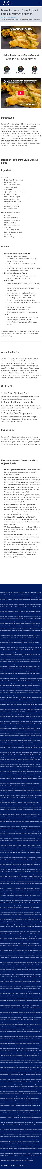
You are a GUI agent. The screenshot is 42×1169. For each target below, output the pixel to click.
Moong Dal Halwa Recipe (36, 981)
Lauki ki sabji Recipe (3, 742)
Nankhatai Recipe (18, 804)
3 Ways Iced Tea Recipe (25, 986)
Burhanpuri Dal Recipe (34, 592)
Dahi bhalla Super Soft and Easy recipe (20, 962)
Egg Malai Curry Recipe (6, 795)
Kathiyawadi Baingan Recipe (4, 699)
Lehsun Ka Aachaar (21, 747)
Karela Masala (36, 726)
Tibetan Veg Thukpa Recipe (4, 783)
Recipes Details (12, 17)
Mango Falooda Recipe (34, 979)
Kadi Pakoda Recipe (18, 969)
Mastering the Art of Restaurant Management (7, 1146)
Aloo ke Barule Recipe (24, 826)
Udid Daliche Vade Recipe (27, 625)
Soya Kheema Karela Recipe (27, 654)
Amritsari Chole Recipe (31, 924)
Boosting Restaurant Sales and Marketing (21, 1143)
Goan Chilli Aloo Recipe (16, 680)
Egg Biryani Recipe (15, 900)
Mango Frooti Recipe (17, 874)
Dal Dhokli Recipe (23, 967)
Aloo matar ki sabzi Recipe (15, 826)
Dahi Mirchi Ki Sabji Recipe (18, 642)
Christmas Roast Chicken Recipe (32, 962)
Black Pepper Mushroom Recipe (20, 952)
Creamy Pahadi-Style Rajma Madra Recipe (6, 628)
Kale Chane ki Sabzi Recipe (37, 766)
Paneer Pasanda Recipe (26, 800)
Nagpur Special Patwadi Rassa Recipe (11, 673)
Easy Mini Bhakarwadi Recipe (7, 685)
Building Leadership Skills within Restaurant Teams (33, 1122)
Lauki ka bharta (25, 726)
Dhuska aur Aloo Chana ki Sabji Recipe (16, 699)
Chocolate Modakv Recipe (13, 943)
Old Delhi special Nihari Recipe (35, 859)
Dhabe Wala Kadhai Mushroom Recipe (7, 635)
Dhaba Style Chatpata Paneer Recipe (9, 907)
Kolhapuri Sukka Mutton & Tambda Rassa (21, 637)
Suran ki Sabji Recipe (18, 625)
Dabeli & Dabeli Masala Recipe (16, 936)
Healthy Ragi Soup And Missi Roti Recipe (35, 773)
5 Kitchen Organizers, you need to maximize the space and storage (15, 1158)
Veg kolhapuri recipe (22, 931)
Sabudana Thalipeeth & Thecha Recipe (20, 671)
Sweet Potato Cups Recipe (9, 840)
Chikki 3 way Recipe (24, 945)
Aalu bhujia (12, 785)
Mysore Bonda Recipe (31, 797)
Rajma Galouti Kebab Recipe (10, 726)
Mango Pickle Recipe (28, 871)
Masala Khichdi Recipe (9, 871)
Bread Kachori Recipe (32, 838)
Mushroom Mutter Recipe (32, 862)
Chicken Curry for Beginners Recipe (29, 914)
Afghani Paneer (24, 723)
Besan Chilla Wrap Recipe (21, 955)
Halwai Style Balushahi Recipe (8, 890)
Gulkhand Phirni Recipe (25, 979)
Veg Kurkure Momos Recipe (31, 711)
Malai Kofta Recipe (38, 874)
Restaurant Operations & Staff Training (19, 1000)
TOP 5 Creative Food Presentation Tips (7, 1122)
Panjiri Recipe (25, 778)
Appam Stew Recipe (24, 924)
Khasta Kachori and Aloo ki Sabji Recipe (28, 804)
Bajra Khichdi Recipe (14, 773)
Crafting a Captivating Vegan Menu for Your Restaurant (25, 1110)
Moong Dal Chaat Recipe (20, 919)
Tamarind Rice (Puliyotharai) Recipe (19, 757)
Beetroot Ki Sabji (23, 771)
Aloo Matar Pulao (15, 728)
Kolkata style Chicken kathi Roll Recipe (20, 878)
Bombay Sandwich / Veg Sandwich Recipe (19, 921)
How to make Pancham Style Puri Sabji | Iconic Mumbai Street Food (17, 618)
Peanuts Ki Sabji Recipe (15, 714)
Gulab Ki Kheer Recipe (18, 981)
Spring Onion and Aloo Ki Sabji (25, 745)
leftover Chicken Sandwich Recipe (11, 948)
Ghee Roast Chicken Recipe (37, 893)
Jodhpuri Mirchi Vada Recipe (14, 883)
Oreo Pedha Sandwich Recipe (17, 859)
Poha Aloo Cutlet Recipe (35, 800)
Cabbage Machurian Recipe (32, 678)
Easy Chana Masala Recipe (28, 740)
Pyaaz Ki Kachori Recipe (31, 852)
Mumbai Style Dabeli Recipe (7, 814)
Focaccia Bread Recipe (10, 895)
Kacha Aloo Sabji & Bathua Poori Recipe (12, 690)
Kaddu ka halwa (9, 733)
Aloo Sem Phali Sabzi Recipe (23, 690)
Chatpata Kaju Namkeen (7, 714)
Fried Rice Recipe (3, 895)
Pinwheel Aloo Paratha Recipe (22, 692)
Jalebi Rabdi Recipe (31, 883)
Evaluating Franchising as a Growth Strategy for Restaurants (9, 1124)
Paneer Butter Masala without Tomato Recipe (31, 802)
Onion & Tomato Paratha (11, 723)
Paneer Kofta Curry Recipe (20, 647)
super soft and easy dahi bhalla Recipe (29, 840)
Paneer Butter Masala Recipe (32, 857)
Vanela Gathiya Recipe (23, 678)
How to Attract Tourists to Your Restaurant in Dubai (32, 1019)
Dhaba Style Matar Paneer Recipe (8, 637)
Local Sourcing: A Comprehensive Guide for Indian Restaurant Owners (26, 1091)
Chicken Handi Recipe (31, 964)
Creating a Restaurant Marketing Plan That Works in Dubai (9, 1022)
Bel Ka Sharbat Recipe (16, 745)
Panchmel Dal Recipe (6, 773)
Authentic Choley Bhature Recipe (14, 924)
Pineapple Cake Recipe (34, 976)
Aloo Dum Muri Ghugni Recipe (9, 625)
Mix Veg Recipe (19, 759)
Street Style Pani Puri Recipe (5, 797)
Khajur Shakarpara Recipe (24, 714)
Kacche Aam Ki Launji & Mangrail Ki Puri (25, 752)
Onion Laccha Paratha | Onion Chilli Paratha (26, 733)
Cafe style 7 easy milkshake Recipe (30, 919)
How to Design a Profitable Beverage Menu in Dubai (15, 1019)
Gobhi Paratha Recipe (22, 893)
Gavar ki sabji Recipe (6, 740)
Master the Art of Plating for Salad (19, 1122)
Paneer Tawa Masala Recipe (7, 821)
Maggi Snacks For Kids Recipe (33, 819)
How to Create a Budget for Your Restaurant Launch (33, 1074)
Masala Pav (31, 726)
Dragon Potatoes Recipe (24, 933)
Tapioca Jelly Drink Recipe (14, 678)
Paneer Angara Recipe (37, 816)
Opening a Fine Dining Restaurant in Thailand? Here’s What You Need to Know (20, 1043)
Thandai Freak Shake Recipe (7, 986)
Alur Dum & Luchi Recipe (23, 819)
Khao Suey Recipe (38, 878)
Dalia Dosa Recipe (30, 831)
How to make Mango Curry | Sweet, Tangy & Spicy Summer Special (18, 611)
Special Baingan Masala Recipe (8, 652)
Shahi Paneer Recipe (35, 969)
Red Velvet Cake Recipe (27, 850)
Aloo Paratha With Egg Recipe (34, 957)
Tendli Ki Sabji (16, 733)
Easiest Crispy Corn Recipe (7, 728)
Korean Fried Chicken (37, 809)
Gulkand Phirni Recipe (17, 890)
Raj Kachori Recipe (23, 852)
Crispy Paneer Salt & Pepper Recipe (27, 936)
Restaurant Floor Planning (32, 1084)
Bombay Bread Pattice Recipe (26, 628)
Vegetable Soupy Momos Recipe (5, 931)
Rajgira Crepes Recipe (16, 852)
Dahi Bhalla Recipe (27, 788)
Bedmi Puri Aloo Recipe (30, 921)
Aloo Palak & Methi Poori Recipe (30, 668)
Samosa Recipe (34, 847)
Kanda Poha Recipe (6, 883)
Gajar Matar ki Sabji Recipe (36, 628)
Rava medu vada (30, 723)
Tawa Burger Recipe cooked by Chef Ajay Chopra (20, 993)
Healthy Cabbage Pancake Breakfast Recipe (12, 735)
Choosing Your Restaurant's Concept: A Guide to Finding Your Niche (13, 1134)
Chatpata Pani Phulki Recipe (22, 666)
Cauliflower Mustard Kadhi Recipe (28, 630)
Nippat (5, 723)
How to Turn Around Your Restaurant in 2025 (17, 1074)
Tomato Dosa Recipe (3, 733)
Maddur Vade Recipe (18, 683)
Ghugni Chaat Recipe (17, 652)
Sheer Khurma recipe (17, 976)
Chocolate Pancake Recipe (27, 981)
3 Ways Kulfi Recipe (3, 976)
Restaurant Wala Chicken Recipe (8, 754)
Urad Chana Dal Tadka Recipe (24, 735)
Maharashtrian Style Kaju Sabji (28, 635)
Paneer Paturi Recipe (18, 800)
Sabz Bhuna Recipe (36, 783)
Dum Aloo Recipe (19, 809)
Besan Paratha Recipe (12, 955)
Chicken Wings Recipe (25, 995)
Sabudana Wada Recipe (8, 850)
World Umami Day (7, 1103)
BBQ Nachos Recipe (29, 955)
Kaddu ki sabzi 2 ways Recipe (4, 819)
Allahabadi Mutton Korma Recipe (20, 926)
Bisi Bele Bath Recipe (8, 764)
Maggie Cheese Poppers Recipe (14, 876)
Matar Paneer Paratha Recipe (32, 778)
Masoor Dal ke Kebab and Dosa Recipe (36, 795)
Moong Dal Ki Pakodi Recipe (17, 864)
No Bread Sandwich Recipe (38, 709)
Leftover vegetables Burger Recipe (34, 876)
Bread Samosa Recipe (32, 690)
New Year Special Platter (11, 776)
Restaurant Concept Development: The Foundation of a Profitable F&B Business (12, 1005)
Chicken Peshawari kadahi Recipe (8, 914)
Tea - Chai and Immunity (25, 1155)
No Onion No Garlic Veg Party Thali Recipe (30, 659)
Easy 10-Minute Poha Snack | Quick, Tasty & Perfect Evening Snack (17, 609)
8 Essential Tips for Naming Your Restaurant (14, 1117)
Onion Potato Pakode (22, 728)
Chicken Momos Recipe (21, 948)
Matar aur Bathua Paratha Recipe (17, 630)
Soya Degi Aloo (36, 723)
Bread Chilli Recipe (23, 709)
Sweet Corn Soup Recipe (18, 840)
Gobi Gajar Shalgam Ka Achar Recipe (12, 893)
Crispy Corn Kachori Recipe (32, 938)
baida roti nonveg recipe (4, 924)
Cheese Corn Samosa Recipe (13, 816)
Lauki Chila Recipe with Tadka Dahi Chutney (30, 704)
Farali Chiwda (32, 785)
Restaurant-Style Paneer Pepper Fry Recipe (19, 616)
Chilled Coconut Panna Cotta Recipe (13, 945)
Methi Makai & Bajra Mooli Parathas (33, 637)
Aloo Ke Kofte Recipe (34, 747)
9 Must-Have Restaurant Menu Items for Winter (25, 1069)
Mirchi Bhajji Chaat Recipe (34, 776)
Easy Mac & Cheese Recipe (36, 900)
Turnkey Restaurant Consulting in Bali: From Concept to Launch (22, 1026)
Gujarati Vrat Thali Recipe (31, 890)
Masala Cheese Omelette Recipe (19, 871)
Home (3, 17)
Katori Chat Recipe (18, 778)
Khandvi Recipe (3, 881)
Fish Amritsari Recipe (33, 895)
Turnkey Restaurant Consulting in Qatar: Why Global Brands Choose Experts (28, 1031)
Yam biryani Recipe (8, 709)
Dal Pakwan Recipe (34, 833)
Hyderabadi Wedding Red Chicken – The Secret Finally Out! (27, 594)
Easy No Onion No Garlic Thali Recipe (16, 838)
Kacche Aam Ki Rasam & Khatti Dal (5, 752)
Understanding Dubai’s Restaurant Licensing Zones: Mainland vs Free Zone (18, 1010)
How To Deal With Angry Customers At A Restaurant (31, 1103)
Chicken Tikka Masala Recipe (29, 912)
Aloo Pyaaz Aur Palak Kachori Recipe (31, 647)
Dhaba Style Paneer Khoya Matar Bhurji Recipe (14, 905)
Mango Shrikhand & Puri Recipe (5, 747)
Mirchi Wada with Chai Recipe (19, 974)
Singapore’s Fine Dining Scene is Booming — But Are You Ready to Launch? (25, 1050)
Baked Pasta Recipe (38, 921)
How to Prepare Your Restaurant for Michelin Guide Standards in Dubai (17, 1007)
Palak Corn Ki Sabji (3, 721)
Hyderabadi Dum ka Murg (10, 716)
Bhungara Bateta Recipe (30, 702)
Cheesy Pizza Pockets (25, 776)
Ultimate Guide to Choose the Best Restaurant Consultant (24, 1146)
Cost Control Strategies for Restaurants (34, 1143)
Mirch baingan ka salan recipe (30, 828)
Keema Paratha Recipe (28, 974)
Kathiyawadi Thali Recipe (17, 685)
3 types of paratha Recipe (31, 845)
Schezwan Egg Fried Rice (17, 847)
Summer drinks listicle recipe (21, 831)
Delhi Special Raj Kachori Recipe (18, 788)
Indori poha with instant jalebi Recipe (34, 814)
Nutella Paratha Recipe (3, 862)
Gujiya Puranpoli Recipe (37, 974)
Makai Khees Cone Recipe (4, 876)
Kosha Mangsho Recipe (9, 878)
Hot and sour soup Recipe (17, 888)
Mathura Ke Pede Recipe (26, 869)
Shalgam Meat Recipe (4, 845)
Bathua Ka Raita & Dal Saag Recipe (28, 759)
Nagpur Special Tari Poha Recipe (27, 685)
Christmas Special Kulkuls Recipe (6, 912)
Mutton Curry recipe (18, 995)
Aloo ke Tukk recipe (14, 957)
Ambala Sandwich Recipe (9, 926)
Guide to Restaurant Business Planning (21, 1086)
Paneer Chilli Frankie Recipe (16, 795)
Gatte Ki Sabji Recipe (36, 642)
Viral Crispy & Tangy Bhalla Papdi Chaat (27, 680)
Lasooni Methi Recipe (3, 702)
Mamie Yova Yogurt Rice (24, 874)
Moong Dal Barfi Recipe (25, 976)
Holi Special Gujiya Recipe (30, 757)
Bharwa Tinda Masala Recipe (18, 754)
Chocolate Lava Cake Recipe (22, 943)
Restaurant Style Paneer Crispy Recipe (6, 668)
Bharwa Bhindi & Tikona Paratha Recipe (20, 790)
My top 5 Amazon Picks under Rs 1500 (27, 1160)
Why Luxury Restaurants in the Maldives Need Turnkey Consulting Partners (23, 1038)
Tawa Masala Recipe (35, 807)
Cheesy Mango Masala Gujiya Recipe (9, 919)
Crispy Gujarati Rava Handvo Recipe (18, 668)
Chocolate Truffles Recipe (17, 979)
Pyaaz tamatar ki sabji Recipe (34, 821)
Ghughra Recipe (29, 893)
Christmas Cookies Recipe (4, 943)
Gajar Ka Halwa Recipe (8, 979)
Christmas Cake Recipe (9, 988)
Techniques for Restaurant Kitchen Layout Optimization (21, 1127)
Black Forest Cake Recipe (30, 952)
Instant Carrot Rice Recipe (37, 699)
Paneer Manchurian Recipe (4, 857)
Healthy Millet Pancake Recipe (28, 809)
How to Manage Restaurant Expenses (23, 1081)
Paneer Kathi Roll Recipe (13, 857)
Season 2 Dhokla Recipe (9, 847)
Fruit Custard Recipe (10, 976)
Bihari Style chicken (18, 785)
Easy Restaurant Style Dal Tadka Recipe (25, 900)
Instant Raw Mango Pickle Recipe (34, 826)
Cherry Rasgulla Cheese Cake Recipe (9, 950)
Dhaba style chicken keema (14, 819)
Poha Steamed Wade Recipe (7, 788)
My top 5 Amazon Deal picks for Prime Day (14, 1160)
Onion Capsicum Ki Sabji (35, 745)
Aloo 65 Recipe (27, 747)
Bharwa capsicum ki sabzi (16, 771)
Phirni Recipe (38, 852)
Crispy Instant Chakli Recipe (23, 640)
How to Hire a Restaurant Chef (35, 1081)
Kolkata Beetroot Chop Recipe (17, 654)
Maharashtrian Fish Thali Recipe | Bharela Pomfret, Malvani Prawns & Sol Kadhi (12, 623)
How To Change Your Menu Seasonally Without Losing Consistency (22, 1112)
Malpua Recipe (32, 874)
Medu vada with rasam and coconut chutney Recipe (13, 869)
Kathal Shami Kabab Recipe (11, 881)
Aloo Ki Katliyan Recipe (18, 766)
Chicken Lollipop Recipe (18, 914)
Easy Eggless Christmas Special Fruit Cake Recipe (25, 902)
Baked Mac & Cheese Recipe (37, 955)
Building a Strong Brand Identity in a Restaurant (7, 1105)
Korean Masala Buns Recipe (27, 699)
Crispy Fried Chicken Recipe (9, 974)
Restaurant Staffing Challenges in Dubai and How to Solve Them (18, 1017)
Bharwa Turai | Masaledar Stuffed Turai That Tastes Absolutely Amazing (19, 599)
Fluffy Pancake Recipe (18, 895)
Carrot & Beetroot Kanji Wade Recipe (27, 764)
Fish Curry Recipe (25, 895)
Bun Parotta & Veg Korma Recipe (29, 754)
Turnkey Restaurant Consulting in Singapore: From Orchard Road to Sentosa (11, 1048)
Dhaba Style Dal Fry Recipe (26, 905)
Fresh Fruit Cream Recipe (9, 757)
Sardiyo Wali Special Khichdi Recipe (5, 630)
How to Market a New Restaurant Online (35, 1079)
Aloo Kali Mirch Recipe (9, 671)
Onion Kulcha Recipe (26, 859)
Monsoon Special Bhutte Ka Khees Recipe (16, 659)
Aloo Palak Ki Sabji (14, 747)
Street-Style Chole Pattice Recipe (34, 640)
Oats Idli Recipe (10, 790)
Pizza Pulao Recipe (11, 804)
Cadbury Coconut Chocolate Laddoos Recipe (31, 950)
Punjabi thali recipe (14, 828)
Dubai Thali (40, 716)
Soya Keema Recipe (22, 783)
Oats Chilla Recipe (3, 776)
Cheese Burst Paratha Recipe (15, 797)
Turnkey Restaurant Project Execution (32, 1000)
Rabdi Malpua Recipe (3, 790)
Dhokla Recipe (31, 933)
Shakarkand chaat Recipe (13, 845)
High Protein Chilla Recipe (14, 783)
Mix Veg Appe (23, 721)
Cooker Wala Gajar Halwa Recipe (12, 697)
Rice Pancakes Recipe (16, 814)
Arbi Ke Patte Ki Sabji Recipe (10, 647)
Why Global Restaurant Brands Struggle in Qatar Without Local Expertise (23, 1029)
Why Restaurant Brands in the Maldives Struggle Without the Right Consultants (16, 1036)
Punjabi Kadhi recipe (6, 831)
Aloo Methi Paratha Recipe (27, 683)
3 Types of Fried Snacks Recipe (36, 788)
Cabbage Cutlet (34, 716)
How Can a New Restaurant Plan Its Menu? (10, 1148)
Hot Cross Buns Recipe (8, 888)
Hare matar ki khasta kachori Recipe (27, 888)
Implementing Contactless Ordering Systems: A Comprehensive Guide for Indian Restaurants (14, 1093)
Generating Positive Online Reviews (16, 1103)
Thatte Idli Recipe (13, 831)
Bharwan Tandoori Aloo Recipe (31, 931)
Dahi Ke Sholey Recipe (35, 625)
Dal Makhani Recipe (18, 964)
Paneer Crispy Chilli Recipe (22, 857)
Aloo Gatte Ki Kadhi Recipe (5, 711)
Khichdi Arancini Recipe (31, 878)
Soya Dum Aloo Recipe (33, 714)
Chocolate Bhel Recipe (3, 945)
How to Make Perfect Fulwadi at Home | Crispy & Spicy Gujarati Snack (18, 592)
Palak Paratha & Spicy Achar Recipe (23, 673)
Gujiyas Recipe (24, 890)
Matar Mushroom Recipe (31, 967)
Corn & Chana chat (19, 726)
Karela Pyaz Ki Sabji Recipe (13, 666)
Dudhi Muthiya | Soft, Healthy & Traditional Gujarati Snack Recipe (19, 604)
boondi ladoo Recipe (8, 921)
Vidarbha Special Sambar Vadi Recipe (34, 666)
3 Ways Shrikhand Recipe (30, 926)
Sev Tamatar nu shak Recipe (22, 845)
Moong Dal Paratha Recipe (7, 864)
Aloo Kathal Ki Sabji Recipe (7, 745)
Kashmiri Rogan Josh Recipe (29, 881)
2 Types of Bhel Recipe (9, 807)
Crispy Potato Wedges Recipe (35, 907)
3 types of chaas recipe (38, 926)
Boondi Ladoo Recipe (13, 692)
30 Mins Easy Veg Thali (25, 795)
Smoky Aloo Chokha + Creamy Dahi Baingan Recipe (19, 606)
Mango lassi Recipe (36, 871)
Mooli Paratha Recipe (34, 864)
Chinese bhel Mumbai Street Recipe (17, 912)
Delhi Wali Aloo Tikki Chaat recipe (23, 957)
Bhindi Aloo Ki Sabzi (15, 752)
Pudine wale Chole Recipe (4, 816)
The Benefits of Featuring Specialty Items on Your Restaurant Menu (21, 1115)
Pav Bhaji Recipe (25, 838)
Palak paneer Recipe (8, 859)
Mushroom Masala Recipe (12, 802)
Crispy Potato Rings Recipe (27, 807)
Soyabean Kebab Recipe (10, 766)
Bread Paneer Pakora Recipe (10, 952)
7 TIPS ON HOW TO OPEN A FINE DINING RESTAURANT (13, 1153)
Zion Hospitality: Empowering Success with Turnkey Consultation (27, 1148)
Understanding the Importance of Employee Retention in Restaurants (10, 1100)
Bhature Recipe (5, 955)
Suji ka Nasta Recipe (30, 816)
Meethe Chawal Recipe (17, 628)
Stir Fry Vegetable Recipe (15, 967)
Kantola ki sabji (18, 723)
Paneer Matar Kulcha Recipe (13, 640)
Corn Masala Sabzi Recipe (26, 652)
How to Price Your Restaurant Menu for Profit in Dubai (20, 1024)
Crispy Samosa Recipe (26, 907)
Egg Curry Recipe (8, 900)
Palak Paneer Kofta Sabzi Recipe (25, 661)
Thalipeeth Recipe (20, 802)
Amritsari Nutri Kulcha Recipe (14, 933)
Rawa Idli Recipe (34, 850)
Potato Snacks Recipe (30, 790)
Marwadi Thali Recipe (16, 649)
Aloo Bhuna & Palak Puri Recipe (36, 697)
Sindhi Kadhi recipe (29, 783)
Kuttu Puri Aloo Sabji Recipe (26, 969)
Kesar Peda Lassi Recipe (17, 986)
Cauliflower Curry (28, 716)
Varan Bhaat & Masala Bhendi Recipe (5, 654)
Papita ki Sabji (17, 721)
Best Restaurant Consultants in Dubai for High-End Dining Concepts (19, 1062)
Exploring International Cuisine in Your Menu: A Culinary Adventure (14, 1136)
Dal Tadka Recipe (11, 964)
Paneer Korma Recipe (31, 692)
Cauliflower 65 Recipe (22, 711)
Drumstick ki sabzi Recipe (37, 740)
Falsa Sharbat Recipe (25, 988)
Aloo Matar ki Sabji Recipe (31, 742)
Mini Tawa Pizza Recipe (15, 709)
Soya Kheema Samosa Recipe (18, 635)
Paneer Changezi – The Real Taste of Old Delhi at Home (27, 597)
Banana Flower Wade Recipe (7, 649)
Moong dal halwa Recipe (26, 864)
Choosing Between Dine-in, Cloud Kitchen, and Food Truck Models (18, 1079)
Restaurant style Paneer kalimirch (5, 826)
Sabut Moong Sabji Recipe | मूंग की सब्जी (17, 740)
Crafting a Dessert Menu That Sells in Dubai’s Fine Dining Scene (19, 1012)
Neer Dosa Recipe (2, 697)
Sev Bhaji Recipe (30, 709)
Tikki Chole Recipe (23, 797)
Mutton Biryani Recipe (24, 862)
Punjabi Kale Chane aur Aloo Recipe (13, 702)
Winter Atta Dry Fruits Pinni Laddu (16, 704)
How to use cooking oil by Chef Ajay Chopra (14, 1155)
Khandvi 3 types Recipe (25, 821)
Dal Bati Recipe (8, 936)
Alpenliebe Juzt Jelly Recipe (5, 957)
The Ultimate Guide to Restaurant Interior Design (7, 1084)
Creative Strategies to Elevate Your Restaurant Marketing (29, 1098)
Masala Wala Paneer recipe (11, 833)
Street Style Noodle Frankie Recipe (13, 661)
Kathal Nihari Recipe (22, 816)
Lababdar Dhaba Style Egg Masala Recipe (34, 618)
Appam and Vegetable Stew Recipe (8, 800)
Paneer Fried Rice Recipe (10, 969)
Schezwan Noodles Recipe (27, 847)
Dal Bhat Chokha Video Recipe (19, 716)
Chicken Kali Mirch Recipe (30, 948)
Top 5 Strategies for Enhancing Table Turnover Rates (23, 1105)
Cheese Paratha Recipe (19, 950)
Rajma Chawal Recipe (8, 852)
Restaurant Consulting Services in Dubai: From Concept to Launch (24, 1060)
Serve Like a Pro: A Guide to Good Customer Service (9, 1081)
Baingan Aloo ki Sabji (10, 721)
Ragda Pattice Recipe (10, 962)
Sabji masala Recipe (24, 814)
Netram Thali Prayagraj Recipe (9, 683)
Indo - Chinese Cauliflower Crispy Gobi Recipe (20, 938)
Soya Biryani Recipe (19, 833)
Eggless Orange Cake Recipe (9, 981)
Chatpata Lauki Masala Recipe (32, 671)
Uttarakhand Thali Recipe (4, 642)
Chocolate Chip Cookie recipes (33, 943)
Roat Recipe (11, 642)
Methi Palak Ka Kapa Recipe (35, 652)
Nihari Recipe (10, 862)
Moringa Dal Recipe (9, 680)
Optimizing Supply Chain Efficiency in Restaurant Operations (28, 1124)
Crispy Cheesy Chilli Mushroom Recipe (24, 697)
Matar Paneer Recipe (34, 869)
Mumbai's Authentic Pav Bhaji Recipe (5, 993)
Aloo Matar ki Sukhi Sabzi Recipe (26, 649)
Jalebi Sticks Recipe (23, 883)
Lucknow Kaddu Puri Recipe (27, 766)
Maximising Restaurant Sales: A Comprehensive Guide (26, 1141)
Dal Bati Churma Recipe (7, 771)
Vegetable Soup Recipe (13, 711)
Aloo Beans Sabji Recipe (17, 764)
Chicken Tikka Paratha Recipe (32, 945)
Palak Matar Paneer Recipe (10, 778)
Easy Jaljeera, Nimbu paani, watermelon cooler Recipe (8, 902)
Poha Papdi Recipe (23, 702)
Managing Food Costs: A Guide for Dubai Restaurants (27, 1022)
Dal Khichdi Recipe (18, 907)
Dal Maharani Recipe (26, 833)
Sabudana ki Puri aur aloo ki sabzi (31, 721)
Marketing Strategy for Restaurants (21, 1084)
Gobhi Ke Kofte (18, 776)
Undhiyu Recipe (24, 964)
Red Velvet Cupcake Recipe (17, 850)
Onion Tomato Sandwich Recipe (21, 742)
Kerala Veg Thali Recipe (17, 807)
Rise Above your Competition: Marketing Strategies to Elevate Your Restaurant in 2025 (20, 1072)
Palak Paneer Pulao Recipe (27, 642)
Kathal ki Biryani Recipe (20, 881)
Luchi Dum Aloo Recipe (23, 876)
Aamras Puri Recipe (6, 678)
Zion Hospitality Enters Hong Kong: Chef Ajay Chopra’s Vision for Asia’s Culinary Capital (25, 1055)
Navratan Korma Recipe (11, 742)
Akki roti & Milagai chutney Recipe (10, 759)
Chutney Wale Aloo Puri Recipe (23, 773)
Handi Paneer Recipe (17, 988)
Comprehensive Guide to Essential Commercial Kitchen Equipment (13, 1129)
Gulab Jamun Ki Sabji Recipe (31, 771)
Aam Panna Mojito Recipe (33, 988)
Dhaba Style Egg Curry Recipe (4, 785)
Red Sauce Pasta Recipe (7, 967)
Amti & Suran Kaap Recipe (4, 640)
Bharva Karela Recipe (25, 785)
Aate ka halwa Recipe (14, 931)
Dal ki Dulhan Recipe (21, 828)
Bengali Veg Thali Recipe (17, 821)
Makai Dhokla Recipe (33, 986)
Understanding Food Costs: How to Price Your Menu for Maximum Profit (28, 1067)
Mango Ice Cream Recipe (9, 874)
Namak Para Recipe (16, 862)
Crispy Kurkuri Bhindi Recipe (7, 938)
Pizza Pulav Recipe (6, 838)
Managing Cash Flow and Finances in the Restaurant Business (31, 1117)
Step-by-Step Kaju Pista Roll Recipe (8, 995)
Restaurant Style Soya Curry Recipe (36, 735)
